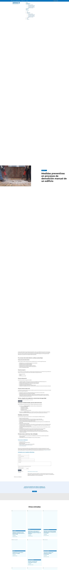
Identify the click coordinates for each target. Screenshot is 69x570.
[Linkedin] (28, 478)
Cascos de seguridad (22, 441)
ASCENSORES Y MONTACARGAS (31, 16)
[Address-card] (28, 480)
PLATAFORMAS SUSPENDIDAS (31, 6)
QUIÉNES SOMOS (28, 12)
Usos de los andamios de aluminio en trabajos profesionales (48, 553)
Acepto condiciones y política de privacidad (25, 466)
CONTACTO (28, 19)
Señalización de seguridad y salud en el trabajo (18, 553)
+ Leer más (14, 535)
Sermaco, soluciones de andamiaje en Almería (32, 562)
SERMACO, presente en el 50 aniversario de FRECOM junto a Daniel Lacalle (18, 533)
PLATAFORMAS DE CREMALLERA (31, 5)
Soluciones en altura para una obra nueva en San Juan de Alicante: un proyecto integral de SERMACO (34, 532)
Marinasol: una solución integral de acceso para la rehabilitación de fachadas (50, 532)
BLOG (27, 18)
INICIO (27, 11)
